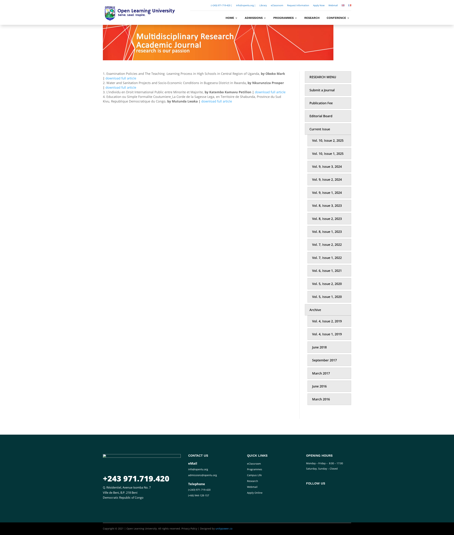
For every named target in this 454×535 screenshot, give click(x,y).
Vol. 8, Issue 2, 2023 (327, 219)
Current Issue (319, 129)
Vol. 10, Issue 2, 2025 (328, 140)
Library (263, 5)
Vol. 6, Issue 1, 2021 (327, 270)
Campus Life (254, 475)
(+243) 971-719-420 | (221, 5)
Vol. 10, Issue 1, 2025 (328, 153)
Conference (336, 18)
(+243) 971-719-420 (199, 489)
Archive (315, 310)
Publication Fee (321, 103)
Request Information (298, 5)
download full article (121, 78)
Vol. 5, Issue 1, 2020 (327, 297)
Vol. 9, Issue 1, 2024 (327, 192)
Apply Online (254, 492)
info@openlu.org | (246, 5)
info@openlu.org (198, 469)
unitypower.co (223, 528)
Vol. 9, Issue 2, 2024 (327, 179)
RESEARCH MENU (322, 77)
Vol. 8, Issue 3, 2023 (327, 205)
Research (312, 18)
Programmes (283, 18)
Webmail (333, 5)
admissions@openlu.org (202, 475)
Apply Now (319, 5)
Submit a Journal (322, 90)
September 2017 (324, 360)
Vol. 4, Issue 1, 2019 (327, 334)
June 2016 (319, 386)
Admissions (254, 18)
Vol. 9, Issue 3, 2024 (327, 166)
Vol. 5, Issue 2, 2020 (327, 284)
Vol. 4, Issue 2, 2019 (327, 321)
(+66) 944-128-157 (198, 495)
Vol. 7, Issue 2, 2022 (327, 244)
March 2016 (321, 399)
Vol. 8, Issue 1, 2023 (327, 231)
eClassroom (277, 5)
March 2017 (321, 373)
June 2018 (319, 347)
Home (230, 18)
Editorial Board (320, 116)
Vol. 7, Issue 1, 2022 (327, 258)
